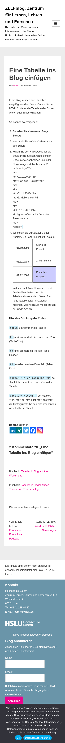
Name (8, 657)
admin (16, 85)
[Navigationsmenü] (56, 23)
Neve (16, 634)
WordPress (45, 634)
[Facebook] (33, 430)
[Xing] (19, 430)
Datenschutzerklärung (37, 737)
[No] (60, 723)
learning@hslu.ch (23, 611)
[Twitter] (26, 430)
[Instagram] (40, 430)
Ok (18, 737)
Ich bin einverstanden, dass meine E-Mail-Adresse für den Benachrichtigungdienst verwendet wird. (30, 690)
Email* (9, 671)
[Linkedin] (13, 430)
